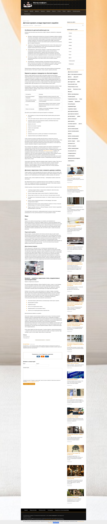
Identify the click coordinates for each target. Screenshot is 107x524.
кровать (70, 133)
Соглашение (50, 510)
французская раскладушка (74, 158)
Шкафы (48, 11)
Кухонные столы (77, 89)
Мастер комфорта (39, 3)
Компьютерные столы (73, 86)
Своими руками (76, 11)
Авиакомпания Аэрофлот (72, 379)
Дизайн (31, 11)
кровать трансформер (73, 138)
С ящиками (70, 101)
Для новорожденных (72, 79)
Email (37, 363)
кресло (80, 123)
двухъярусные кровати (73, 113)
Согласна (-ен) (56, 522)
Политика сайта (42, 510)
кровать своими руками (73, 136)
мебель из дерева (72, 145)
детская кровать (71, 116)
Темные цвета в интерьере (73, 363)
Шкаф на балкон (70, 205)
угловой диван (71, 155)
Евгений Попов (26, 344)
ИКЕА (78, 81)
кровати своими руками (73, 131)
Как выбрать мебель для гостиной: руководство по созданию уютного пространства (74, 284)
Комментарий (26, 367)
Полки (64, 11)
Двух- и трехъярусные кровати (75, 74)
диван (78, 116)
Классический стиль (72, 84)
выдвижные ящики (72, 108)
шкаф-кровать (71, 160)
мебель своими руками (73, 148)
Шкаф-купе (77, 101)
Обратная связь (33, 510)
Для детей (76, 76)
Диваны (37, 11)
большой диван (71, 103)
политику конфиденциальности (33, 381)
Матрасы (70, 91)
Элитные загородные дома (73, 497)
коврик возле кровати (48, 150)
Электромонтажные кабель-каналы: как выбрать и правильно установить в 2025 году (75, 344)
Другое (69, 11)
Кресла (54, 11)
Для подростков (71, 81)
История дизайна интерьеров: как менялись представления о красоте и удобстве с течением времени (75, 324)
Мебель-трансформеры (73, 94)
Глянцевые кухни (70, 245)
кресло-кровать (71, 126)
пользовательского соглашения (50, 519)
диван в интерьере (72, 118)
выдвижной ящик (72, 106)
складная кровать (72, 153)
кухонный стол (71, 143)
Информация (27, 13)
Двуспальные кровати (73, 71)
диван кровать (71, 121)
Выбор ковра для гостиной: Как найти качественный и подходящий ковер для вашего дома (75, 304)
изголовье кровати (72, 123)
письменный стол (72, 150)
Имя (24, 363)
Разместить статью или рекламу (62, 510)
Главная (26, 11)
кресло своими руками (73, 128)
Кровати (43, 11)
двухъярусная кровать (73, 111)
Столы (59, 11)
